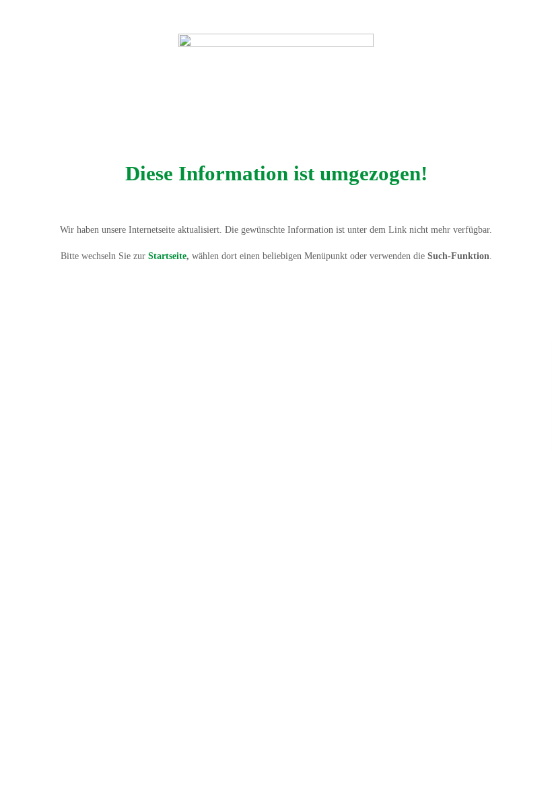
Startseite (167, 256)
